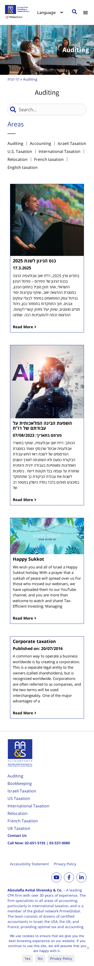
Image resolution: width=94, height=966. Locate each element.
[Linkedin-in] (81, 877)
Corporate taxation (34, 641)
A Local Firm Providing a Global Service (23, 9)
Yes (28, 959)
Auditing (15, 776)
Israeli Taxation (22, 791)
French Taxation (23, 821)
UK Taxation (19, 828)
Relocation (18, 813)
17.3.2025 (22, 268)
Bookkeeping (20, 783)
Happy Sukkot (28, 559)
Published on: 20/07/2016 (38, 648)
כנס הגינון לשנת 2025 (34, 261)
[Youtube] (56, 877)
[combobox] (47, 109)
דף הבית (13, 79)
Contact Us (17, 835)
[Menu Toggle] (85, 12)
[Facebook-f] (69, 877)
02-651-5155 (35, 843)
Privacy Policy (65, 863)
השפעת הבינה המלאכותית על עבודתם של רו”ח (42, 425)
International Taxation (28, 806)
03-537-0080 (59, 843)
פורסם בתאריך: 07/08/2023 (37, 435)
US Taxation (19, 798)
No (40, 959)
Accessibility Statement (29, 863)
